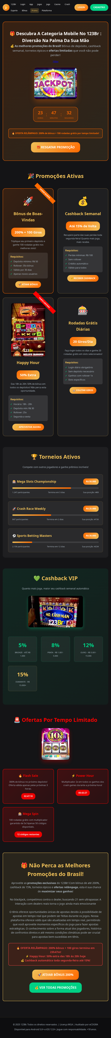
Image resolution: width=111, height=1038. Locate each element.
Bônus (24, 10)
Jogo (48, 4)
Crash (67, 4)
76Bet (55, 61)
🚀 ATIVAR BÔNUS (28, 284)
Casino (57, 4)
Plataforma (47, 10)
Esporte (14, 10)
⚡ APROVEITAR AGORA (28, 426)
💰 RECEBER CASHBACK (83, 278)
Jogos (39, 4)
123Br (13, 4)
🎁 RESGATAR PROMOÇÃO (55, 147)
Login (22, 4)
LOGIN (81, 7)
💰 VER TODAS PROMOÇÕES (55, 987)
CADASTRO (99, 7)
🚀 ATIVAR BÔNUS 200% (55, 975)
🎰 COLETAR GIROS (83, 390)
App (31, 4)
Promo (34, 10)
